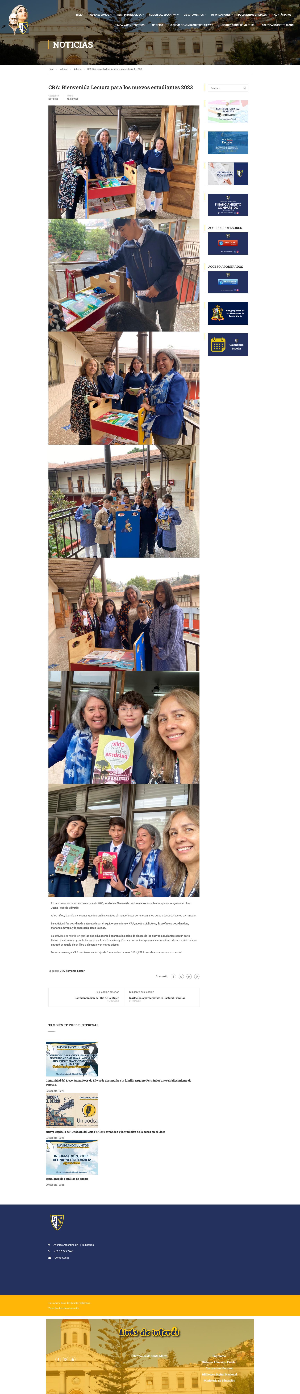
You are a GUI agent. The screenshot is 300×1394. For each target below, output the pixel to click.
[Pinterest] (196, 976)
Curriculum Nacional (219, 1368)
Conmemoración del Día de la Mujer (97, 998)
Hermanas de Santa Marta (150, 1356)
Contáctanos (282, 14)
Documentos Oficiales (252, 14)
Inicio (79, 14)
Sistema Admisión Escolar (219, 1362)
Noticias (157, 25)
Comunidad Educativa (162, 14)
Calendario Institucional (278, 25)
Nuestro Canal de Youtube (237, 25)
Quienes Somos (99, 14)
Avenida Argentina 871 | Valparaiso (73, 1244)
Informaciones (221, 14)
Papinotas (219, 1356)
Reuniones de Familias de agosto (67, 1178)
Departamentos (194, 14)
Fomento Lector (75, 970)
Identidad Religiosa (129, 14)
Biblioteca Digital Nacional (219, 1374)
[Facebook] (173, 976)
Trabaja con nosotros (129, 25)
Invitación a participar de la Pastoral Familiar (157, 998)
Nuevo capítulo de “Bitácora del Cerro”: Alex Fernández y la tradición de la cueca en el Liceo (105, 1131)
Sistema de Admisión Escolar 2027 (191, 25)
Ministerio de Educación (219, 1380)
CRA (62, 970)
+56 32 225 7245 (63, 1251)
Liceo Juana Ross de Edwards (63, 1303)
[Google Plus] (181, 976)
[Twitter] (189, 976)
